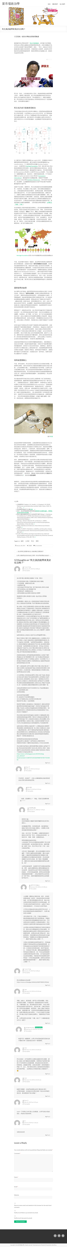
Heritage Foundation (32, 166)
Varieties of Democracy (33, 180)
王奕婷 (30, 545)
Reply (48, 762)
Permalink (27, 570)
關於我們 (55, 4)
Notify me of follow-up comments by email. (26, 1212)
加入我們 (62, 4)
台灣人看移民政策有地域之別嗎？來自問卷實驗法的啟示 (34, 555)
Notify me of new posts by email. (23, 1218)
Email (16, 1186)
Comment (17, 1153)
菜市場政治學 (11, 3)
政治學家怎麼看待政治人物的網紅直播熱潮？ (30, 551)
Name (16, 1177)
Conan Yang (27, 567)
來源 (51, 436)
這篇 (31, 509)
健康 (22, 541)
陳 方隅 (29, 787)
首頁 (49, 4)
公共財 (27, 541)
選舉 (37, 541)
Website (16, 1195)
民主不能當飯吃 (34, 43)
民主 (32, 541)
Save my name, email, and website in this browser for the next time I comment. (33, 1206)
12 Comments (38, 545)
